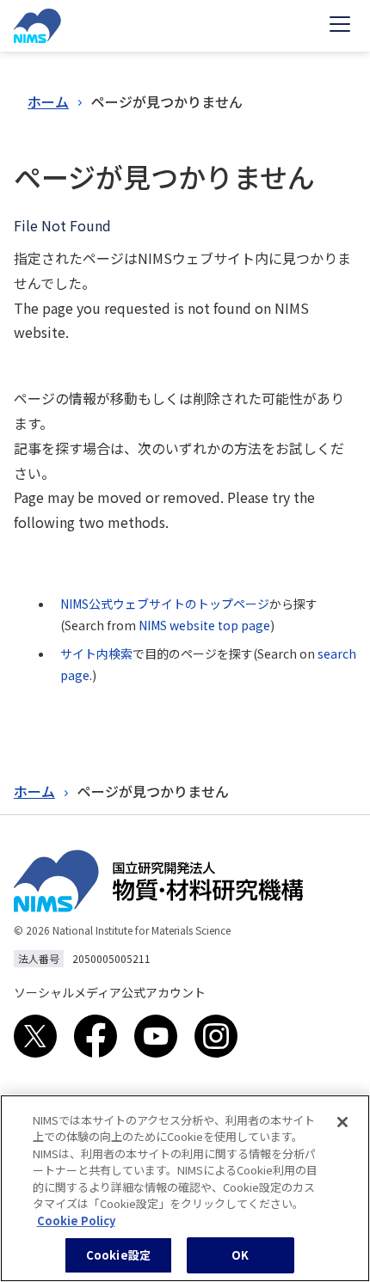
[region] (185, 1188)
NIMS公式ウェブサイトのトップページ (164, 603)
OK (240, 1255)
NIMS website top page (204, 625)
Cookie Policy (76, 1220)
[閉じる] (342, 1122)
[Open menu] (340, 26)
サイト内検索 (96, 653)
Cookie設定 (118, 1255)
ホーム (48, 101)
